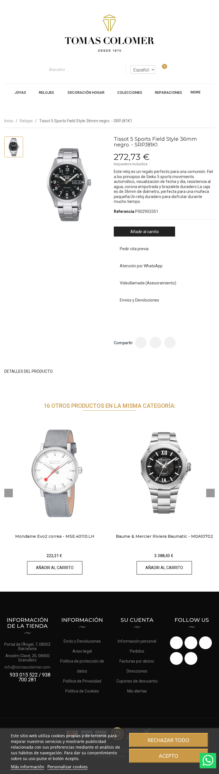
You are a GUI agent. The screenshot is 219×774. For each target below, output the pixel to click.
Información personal (137, 641)
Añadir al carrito (144, 231)
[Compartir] (141, 342)
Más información (27, 766)
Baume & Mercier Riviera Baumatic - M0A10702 (164, 536)
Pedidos (137, 651)
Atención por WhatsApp (141, 266)
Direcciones (137, 671)
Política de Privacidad (82, 681)
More (195, 92)
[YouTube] (205, 642)
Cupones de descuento (137, 681)
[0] (160, 69)
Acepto (168, 755)
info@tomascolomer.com (27, 667)
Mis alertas (137, 691)
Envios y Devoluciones (139, 300)
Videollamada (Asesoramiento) (148, 283)
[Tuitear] (155, 342)
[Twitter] (190, 642)
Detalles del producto (28, 371)
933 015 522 (24, 675)
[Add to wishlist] (96, 520)
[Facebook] (176, 642)
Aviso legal (82, 651)
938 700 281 (34, 677)
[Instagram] (190, 658)
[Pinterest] (170, 342)
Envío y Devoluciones (82, 641)
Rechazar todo (168, 740)
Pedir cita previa (134, 249)
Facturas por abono (136, 661)
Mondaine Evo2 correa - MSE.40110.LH (54, 536)
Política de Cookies (82, 691)
